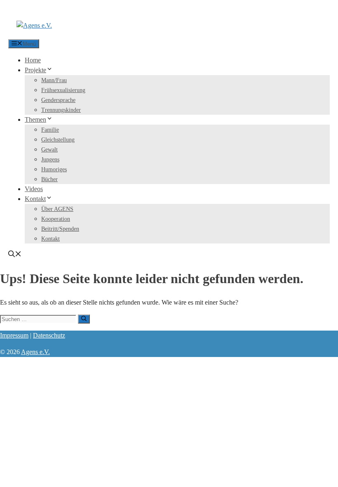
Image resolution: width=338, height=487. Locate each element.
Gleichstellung (58, 140)
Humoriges (54, 169)
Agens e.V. (35, 351)
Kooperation (55, 219)
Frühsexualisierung (63, 90)
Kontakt (35, 198)
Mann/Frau (54, 80)
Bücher (49, 179)
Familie (50, 130)
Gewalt (49, 150)
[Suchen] (84, 319)
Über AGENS (57, 209)
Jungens (50, 159)
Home (33, 60)
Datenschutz (49, 335)
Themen (35, 119)
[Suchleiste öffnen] (14, 254)
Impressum (14, 335)
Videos (34, 188)
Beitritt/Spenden (60, 229)
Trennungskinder (61, 110)
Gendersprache (58, 100)
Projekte (35, 69)
